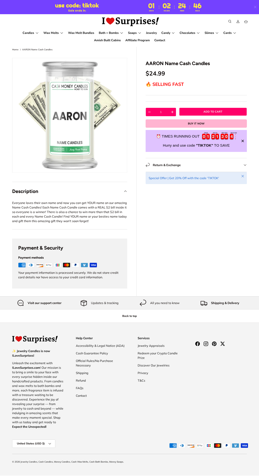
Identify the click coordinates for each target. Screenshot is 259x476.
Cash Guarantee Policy (92, 353)
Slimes (209, 33)
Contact (159, 40)
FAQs (79, 388)
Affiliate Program (137, 40)
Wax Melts (51, 33)
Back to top (129, 316)
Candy (165, 33)
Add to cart (212, 111)
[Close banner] (242, 141)
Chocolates (187, 33)
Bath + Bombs (109, 33)
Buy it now (196, 123)
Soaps (132, 33)
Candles (28, 33)
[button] (246, 21)
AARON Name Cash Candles (37, 49)
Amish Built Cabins (107, 40)
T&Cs (141, 380)
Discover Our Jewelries (154, 365)
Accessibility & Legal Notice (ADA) (100, 346)
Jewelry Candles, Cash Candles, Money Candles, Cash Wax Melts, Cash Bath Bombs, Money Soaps (71, 461)
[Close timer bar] (255, 7)
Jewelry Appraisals (151, 346)
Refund (81, 380)
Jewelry (151, 33)
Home (15, 49)
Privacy (143, 373)
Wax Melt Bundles (81, 33)
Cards (227, 33)
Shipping (82, 373)
